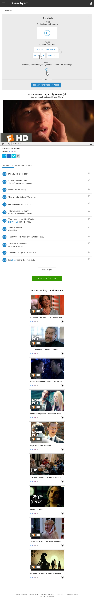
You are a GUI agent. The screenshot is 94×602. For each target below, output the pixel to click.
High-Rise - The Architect (40, 445)
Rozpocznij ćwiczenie (47, 278)
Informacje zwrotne (72, 594)
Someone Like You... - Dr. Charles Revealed (47, 318)
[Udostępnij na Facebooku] (9, 156)
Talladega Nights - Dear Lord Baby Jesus (47, 477)
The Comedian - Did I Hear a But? (44, 350)
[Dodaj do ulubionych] (4, 156)
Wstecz (8, 11)
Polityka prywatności (47, 594)
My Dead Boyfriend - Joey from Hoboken (47, 413)
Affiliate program (21, 594)
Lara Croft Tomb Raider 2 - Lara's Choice (47, 382)
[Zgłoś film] (18, 156)
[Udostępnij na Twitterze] (14, 156)
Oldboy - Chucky (37, 509)
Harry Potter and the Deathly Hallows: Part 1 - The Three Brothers (47, 573)
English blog (33, 594)
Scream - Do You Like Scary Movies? (45, 541)
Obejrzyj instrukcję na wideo (46, 85)
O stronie (60, 594)
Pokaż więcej (47, 270)
